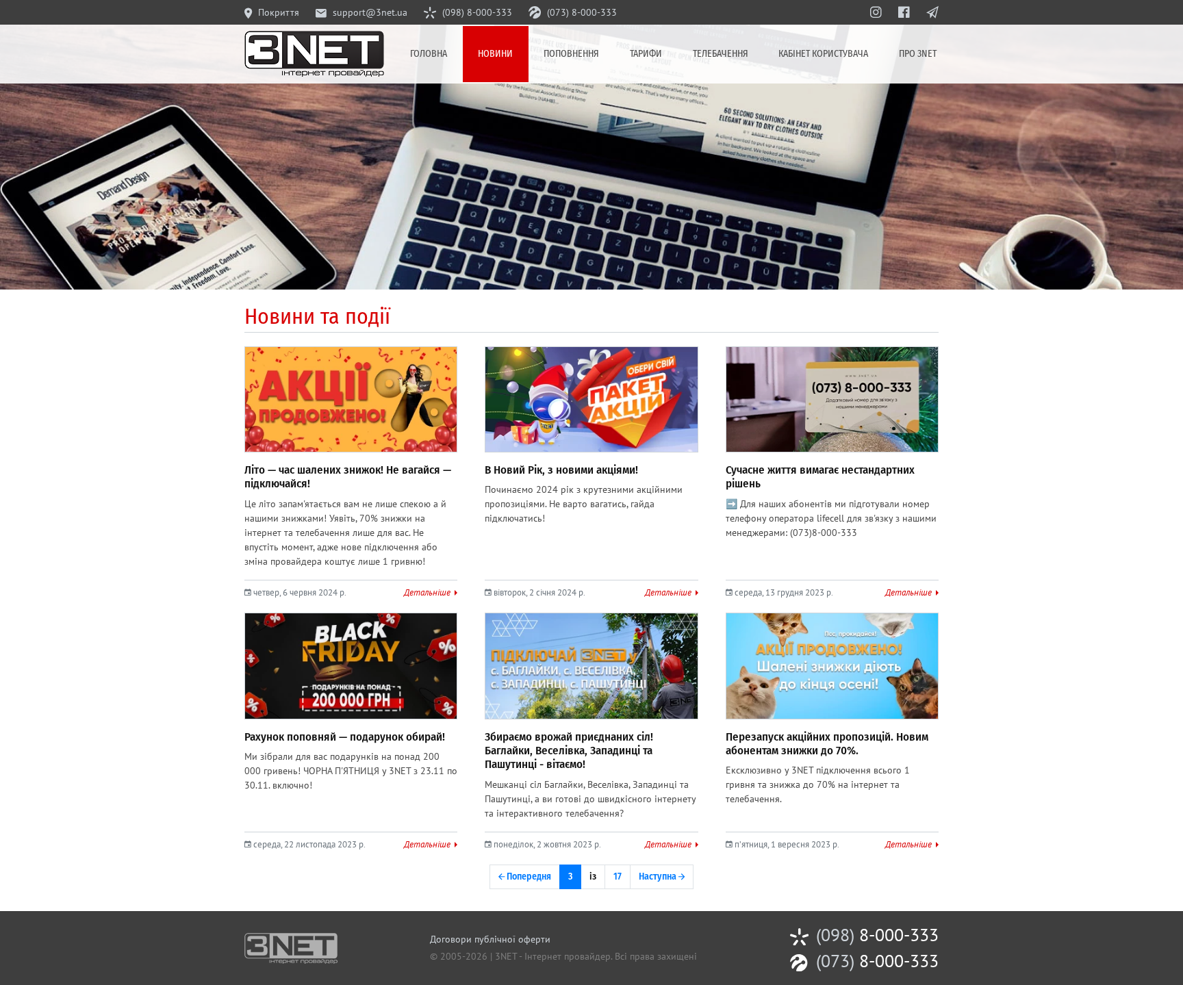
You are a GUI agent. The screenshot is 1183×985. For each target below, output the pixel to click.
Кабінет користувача (823, 54)
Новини (495, 54)
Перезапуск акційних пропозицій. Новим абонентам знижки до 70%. (827, 744)
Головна (428, 54)
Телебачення (720, 54)
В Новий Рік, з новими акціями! (561, 470)
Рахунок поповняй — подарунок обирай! (344, 737)
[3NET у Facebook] (904, 12)
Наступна (658, 876)
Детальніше (428, 592)
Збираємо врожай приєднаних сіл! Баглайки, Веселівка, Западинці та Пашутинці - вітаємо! (569, 751)
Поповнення (571, 54)
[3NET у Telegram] (932, 12)
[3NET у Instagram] (876, 12)
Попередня (528, 876)
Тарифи (646, 54)
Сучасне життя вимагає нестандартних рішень (820, 477)
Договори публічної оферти (490, 939)
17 (617, 876)
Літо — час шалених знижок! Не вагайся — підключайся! (347, 477)
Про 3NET (918, 54)
